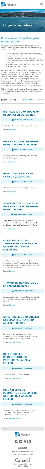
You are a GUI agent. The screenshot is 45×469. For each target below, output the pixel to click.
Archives (40, 99)
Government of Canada (22, 460)
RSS (29, 441)
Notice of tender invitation (23, 454)
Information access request (22, 451)
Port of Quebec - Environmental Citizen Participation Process (22, 434)
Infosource (22, 448)
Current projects (28, 99)
